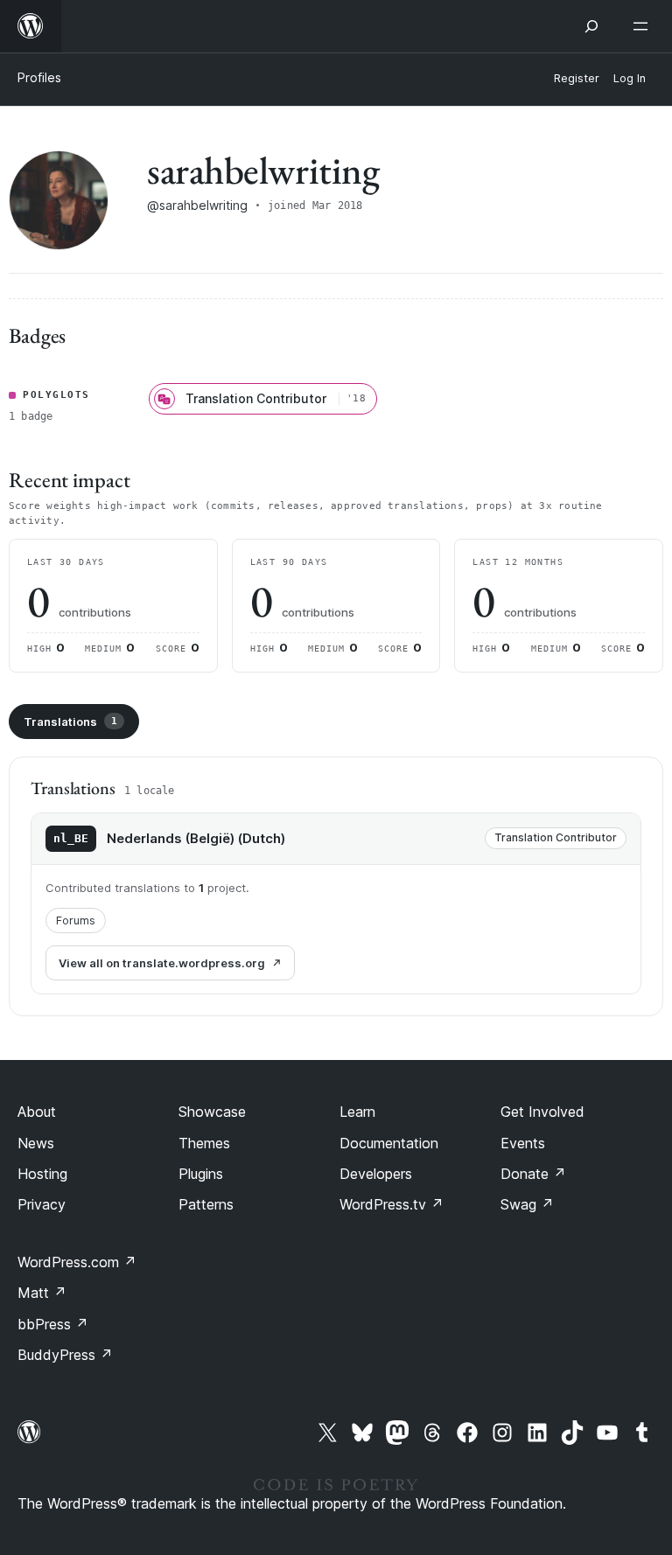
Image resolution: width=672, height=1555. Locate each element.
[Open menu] (644, 26)
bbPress (53, 1324)
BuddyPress (65, 1354)
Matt (42, 1292)
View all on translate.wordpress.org (162, 963)
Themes (204, 1143)
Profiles (39, 77)
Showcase (212, 1111)
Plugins (200, 1173)
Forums (75, 920)
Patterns (206, 1204)
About (37, 1111)
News (36, 1143)
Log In (629, 78)
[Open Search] (591, 26)
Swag (527, 1204)
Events (522, 1143)
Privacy (42, 1204)
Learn (357, 1111)
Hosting (42, 1173)
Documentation (389, 1143)
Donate (533, 1173)
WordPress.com (77, 1262)
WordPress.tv (392, 1204)
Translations (70, 722)
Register (576, 78)
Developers (376, 1173)
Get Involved (542, 1111)
